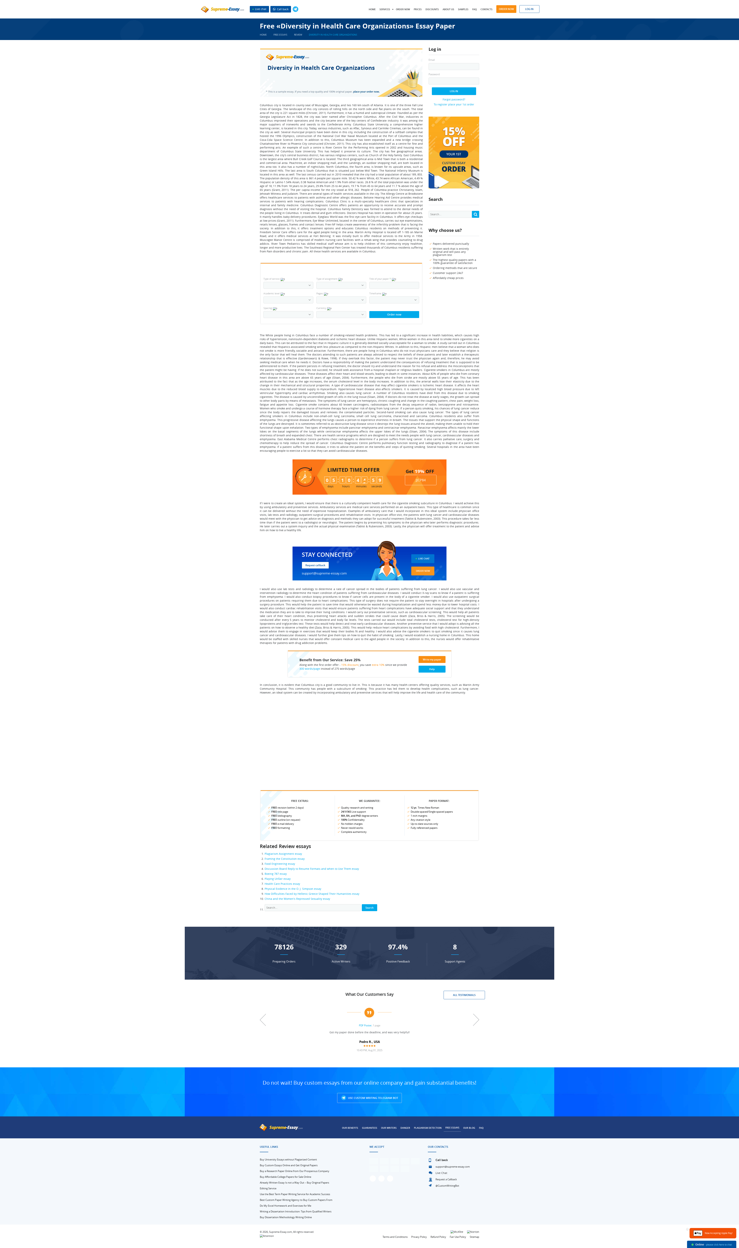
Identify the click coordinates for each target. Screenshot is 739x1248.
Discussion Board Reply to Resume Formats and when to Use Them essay (312, 869)
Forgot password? (454, 99)
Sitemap (474, 1236)
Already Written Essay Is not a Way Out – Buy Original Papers (294, 1182)
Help (432, 669)
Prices (418, 9)
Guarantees (369, 1127)
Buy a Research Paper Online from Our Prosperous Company (294, 1171)
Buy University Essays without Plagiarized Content (288, 1159)
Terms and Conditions (395, 1236)
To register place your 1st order (454, 104)
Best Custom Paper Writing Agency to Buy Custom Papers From (296, 1200)
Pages (319, 293)
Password (434, 74)
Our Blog (469, 1127)
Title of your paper (380, 278)
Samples (463, 9)
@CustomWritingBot (447, 1185)
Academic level (271, 293)
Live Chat (424, 558)
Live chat (260, 9)
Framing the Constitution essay (285, 859)
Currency (321, 308)
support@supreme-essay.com (324, 573)
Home (372, 9)
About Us (448, 9)
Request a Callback (446, 1179)
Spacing (267, 308)
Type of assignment (326, 278)
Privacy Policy (419, 1236)
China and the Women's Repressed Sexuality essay (297, 899)
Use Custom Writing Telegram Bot (372, 1098)
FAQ (474, 9)
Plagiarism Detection (427, 1127)
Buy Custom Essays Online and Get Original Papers (289, 1165)
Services (385, 9)
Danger (405, 1127)
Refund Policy (438, 1236)
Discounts (432, 9)
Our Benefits (350, 1127)
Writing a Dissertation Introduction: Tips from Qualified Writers (295, 1211)
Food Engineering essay (280, 864)
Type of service (271, 278)
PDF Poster (365, 1025)
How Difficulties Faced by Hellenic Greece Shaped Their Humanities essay (312, 894)
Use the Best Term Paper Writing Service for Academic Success (295, 1194)
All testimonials (464, 995)
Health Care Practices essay (282, 884)
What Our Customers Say (369, 994)
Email (432, 59)
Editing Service (268, 1188)
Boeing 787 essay (276, 874)
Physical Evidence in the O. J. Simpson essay (293, 889)
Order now (403, 9)
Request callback (315, 565)
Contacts (486, 9)
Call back (282, 9)
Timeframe (375, 293)
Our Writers (389, 1127)
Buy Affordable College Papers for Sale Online (285, 1177)
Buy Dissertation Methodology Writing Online (286, 1217)
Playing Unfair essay (278, 879)
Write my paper (432, 659)
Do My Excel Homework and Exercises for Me (285, 1205)
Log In (454, 91)
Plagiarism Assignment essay (283, 854)
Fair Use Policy (458, 1236)
